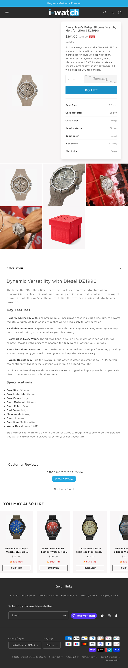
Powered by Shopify (36, 657)
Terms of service (90, 657)
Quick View (16, 568)
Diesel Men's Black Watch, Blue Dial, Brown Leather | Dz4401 (16, 550)
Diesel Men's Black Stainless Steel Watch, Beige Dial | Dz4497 (90, 550)
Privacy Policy (89, 595)
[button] (7, 12)
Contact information (110, 657)
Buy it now (91, 90)
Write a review (64, 478)
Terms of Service (48, 595)
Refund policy (72, 657)
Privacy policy (55, 657)
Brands (14, 595)
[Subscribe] (64, 615)
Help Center (28, 595)
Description (15, 268)
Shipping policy (113, 660)
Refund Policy (69, 595)
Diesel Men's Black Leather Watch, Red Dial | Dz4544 (53, 550)
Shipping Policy (109, 595)
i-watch (23, 657)
